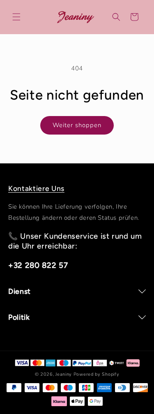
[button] (16, 17)
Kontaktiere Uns (36, 188)
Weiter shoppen (77, 125)
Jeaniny (63, 374)
